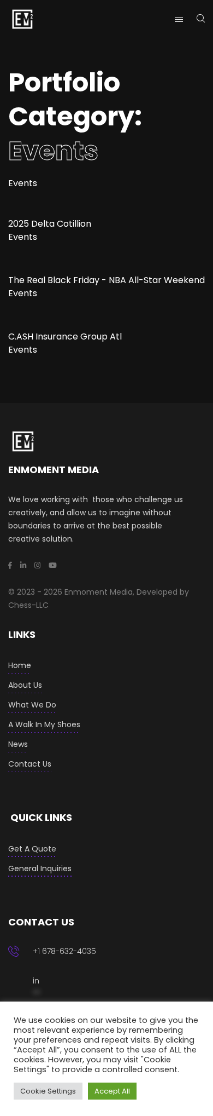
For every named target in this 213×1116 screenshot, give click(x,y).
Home (19, 665)
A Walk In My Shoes (44, 724)
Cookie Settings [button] (48, 1091)
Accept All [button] (112, 1091)
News (18, 744)
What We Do (32, 704)
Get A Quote (32, 848)
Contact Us (29, 763)
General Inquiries (40, 868)
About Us (25, 685)
